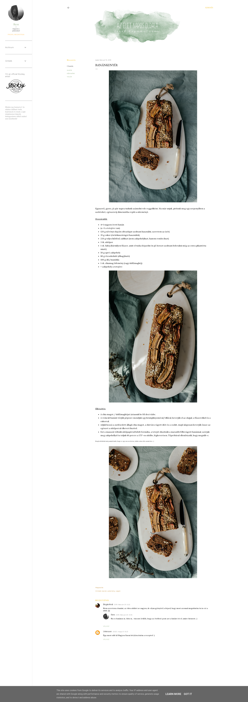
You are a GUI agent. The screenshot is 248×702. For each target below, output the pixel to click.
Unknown (107, 631)
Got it (188, 694)
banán (69, 70)
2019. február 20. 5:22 (122, 604)
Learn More (173, 694)
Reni (113, 615)
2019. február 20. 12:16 (124, 615)
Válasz (106, 626)
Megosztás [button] (71, 60)
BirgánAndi (108, 604)
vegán (69, 77)
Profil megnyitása (16, 34)
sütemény (71, 73)
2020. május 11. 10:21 (120, 632)
